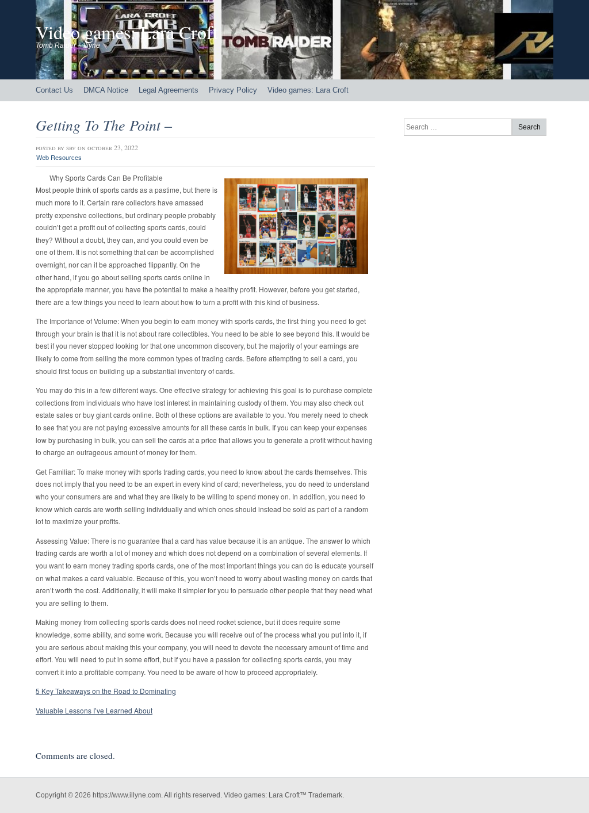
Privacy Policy (233, 90)
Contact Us (54, 90)
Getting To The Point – (104, 124)
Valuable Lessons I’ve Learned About (94, 710)
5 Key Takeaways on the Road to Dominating (106, 691)
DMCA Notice (105, 90)
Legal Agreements (168, 90)
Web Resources (59, 157)
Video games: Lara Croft (127, 32)
